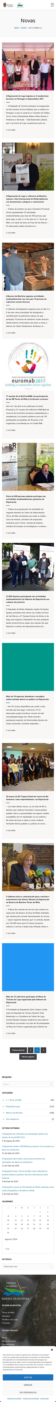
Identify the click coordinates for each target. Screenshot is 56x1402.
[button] (52, 1349)
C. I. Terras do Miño (14, 1100)
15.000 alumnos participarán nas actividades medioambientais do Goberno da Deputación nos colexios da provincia (27, 599)
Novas (24, 28)
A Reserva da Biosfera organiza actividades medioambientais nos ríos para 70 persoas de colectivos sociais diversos (26, 299)
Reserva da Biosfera (14, 1113)
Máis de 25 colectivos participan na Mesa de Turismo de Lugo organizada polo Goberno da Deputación (26, 999)
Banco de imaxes (9, 1341)
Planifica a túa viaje (10, 1319)
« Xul (7, 1249)
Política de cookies (14, 1398)
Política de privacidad (31, 1398)
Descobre (6, 1316)
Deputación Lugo (13, 1106)
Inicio (16, 28)
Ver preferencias (28, 1392)
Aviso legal (44, 1398)
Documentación (8, 1344)
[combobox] (28, 1266)
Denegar (28, 1385)
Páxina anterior (18, 1050)
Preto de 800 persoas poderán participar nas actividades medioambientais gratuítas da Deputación (26, 499)
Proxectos (6, 1323)
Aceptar (28, 1377)
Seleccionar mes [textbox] (10, 1266)
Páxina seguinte (28, 1057)
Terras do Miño (8, 1312)
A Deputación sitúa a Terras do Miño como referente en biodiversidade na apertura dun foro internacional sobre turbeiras (25, 1174)
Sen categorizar (12, 1119)
